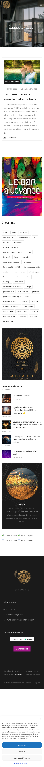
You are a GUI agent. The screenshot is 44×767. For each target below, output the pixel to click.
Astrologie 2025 (8, 237)
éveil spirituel (8, 321)
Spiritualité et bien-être (11, 306)
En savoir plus (10, 137)
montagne (6, 281)
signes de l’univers (10, 301)
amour (5, 232)
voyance (35, 311)
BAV (35, 237)
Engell (29, 252)
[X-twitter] (27, 589)
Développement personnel (12, 252)
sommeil (24, 301)
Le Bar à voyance (34, 272)
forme (16, 257)
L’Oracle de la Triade (22, 395)
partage (28, 286)
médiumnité (19, 281)
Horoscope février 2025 (11, 267)
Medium (27, 277)
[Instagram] (22, 589)
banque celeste (24, 237)
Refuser (22, 751)
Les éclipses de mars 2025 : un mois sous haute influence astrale (26, 439)
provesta (35, 291)
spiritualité (34, 301)
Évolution (33, 316)
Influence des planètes (32, 267)
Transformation (22, 311)
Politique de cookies (20, 763)
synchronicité (8, 311)
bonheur (6, 242)
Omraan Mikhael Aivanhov (12, 286)
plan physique (23, 291)
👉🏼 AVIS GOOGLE (22, 649)
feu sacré (6, 257)
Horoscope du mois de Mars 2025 (25, 452)
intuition (6, 272)
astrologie (23, 232)
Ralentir (28, 296)
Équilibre (23, 316)
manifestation (15, 277)
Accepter (22, 745)
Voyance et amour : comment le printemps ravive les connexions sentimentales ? (27, 424)
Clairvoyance (18, 242)
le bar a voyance (12, 82)
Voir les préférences (22, 758)
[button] (40, 719)
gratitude (25, 257)
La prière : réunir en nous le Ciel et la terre (20, 96)
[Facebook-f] (17, 589)
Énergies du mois (9, 316)
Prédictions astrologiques (12, 296)
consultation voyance (10, 247)
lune (4, 277)
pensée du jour (8, 291)
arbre (14, 232)
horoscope (27, 262)
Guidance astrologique (11, 262)
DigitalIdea (18, 674)
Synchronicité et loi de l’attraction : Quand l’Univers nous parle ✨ (25, 410)
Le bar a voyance (29, 89)
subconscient (28, 306)
